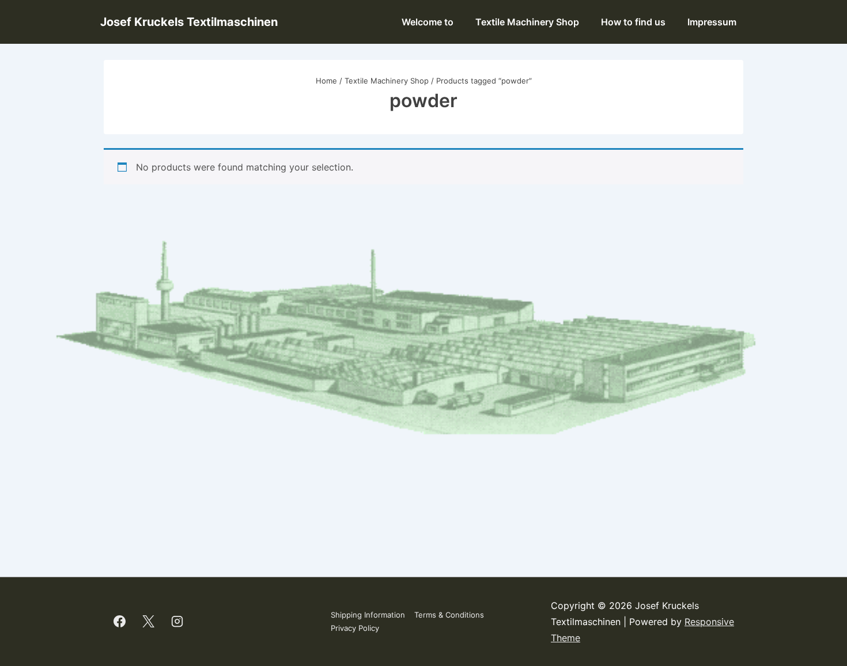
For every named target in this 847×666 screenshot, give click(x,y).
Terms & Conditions (449, 614)
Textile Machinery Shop (527, 22)
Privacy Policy (355, 628)
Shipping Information (368, 614)
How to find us (633, 22)
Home (326, 80)
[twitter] (149, 622)
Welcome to (427, 22)
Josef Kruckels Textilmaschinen (189, 22)
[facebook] (120, 622)
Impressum (711, 22)
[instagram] (177, 622)
